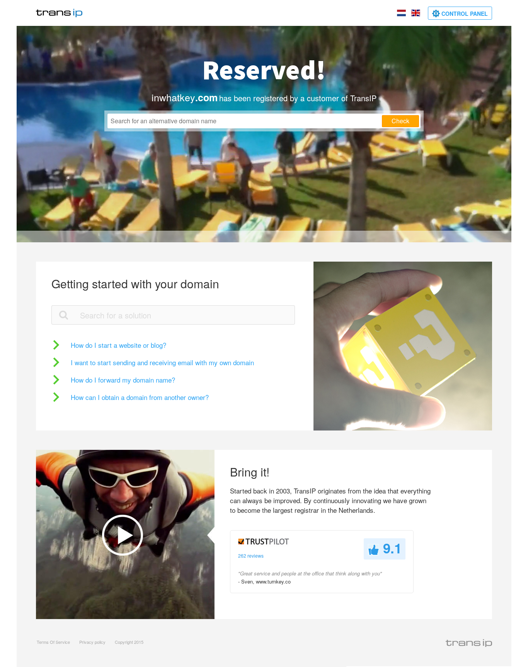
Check (400, 120)
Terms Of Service (53, 642)
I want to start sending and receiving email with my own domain (162, 362)
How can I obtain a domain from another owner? (140, 397)
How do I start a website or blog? (118, 345)
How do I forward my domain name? (123, 380)
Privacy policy (92, 642)
